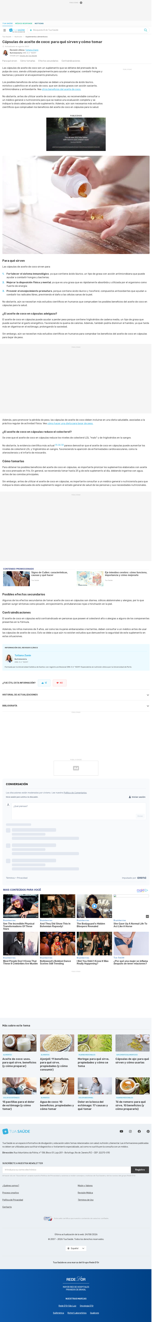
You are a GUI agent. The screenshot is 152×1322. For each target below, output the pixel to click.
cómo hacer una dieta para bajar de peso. (70, 423)
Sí (46, 683)
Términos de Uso (86, 1200)
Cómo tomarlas (27, 61)
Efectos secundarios (48, 61)
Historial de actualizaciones (20, 695)
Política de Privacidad (12, 1200)
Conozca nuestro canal (121, 1131)
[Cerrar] (81, 2)
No (61, 683)
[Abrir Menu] (4, 30)
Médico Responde (23, 23)
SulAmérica (58, 1313)
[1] (56, 445)
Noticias (39, 23)
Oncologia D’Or (87, 1306)
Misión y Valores (85, 1185)
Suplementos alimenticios (37, 37)
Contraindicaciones (71, 61)
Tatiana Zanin (23, 655)
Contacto (7, 1207)
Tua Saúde (7, 23)
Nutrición (18, 37)
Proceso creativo (10, 1193)
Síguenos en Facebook (139, 1131)
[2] (59, 445)
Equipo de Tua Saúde (28, 56)
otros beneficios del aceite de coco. (61, 89)
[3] (62, 445)
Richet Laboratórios (77, 1313)
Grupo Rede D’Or (90, 1262)
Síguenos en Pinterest (148, 1131)
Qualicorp (94, 1313)
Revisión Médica (85, 1193)
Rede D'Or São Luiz (67, 1306)
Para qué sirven (9, 61)
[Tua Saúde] (17, 30)
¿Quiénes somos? (10, 1185)
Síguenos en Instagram (130, 1131)
